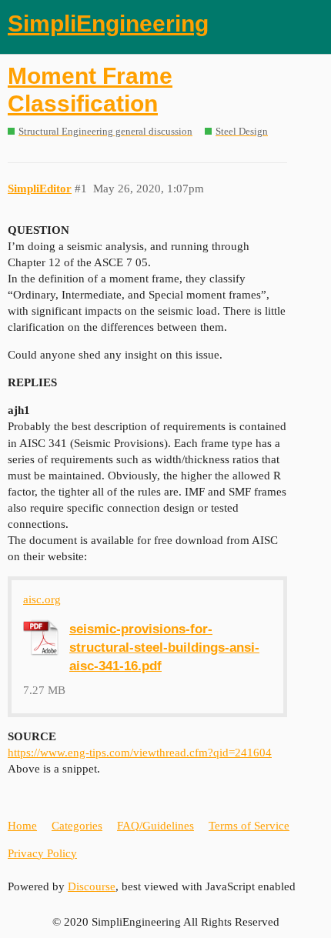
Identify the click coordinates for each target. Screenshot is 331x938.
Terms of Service (249, 825)
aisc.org (42, 599)
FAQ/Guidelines (155, 825)
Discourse (91, 886)
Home (22, 825)
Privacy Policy (42, 853)
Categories (77, 825)
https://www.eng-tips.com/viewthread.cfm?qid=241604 (140, 752)
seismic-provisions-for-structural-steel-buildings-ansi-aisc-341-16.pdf (164, 647)
